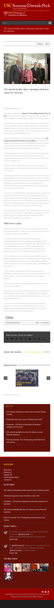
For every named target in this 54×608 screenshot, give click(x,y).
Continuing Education (11, 477)
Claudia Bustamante (13, 323)
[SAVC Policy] (8, 567)
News (37, 323)
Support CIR (8, 475)
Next (47, 44)
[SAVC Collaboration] (26, 567)
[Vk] (39, 339)
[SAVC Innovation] (17, 567)
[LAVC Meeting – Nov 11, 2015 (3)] (8, 576)
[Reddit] (34, 339)
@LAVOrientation (18, 545)
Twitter (45, 592)
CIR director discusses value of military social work (24, 419)
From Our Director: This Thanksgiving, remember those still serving (24, 519)
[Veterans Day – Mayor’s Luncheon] (44, 567)
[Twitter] (12, 339)
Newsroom (8, 470)
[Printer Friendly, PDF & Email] (9, 317)
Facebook (48, 592)
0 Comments (45, 323)
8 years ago (13, 539)
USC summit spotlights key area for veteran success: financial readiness (25, 510)
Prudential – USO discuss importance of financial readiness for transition (25, 502)
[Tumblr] (21, 339)
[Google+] (25, 339)
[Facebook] (7, 339)
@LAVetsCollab (23, 534)
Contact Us (7, 480)
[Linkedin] (30, 339)
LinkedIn (43, 591)
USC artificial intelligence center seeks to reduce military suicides (26, 490)
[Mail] (44, 339)
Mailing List (8, 472)
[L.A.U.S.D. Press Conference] (35, 567)
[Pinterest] (16, 339)
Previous (40, 44)
